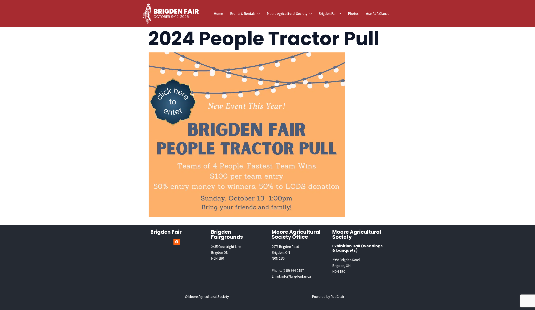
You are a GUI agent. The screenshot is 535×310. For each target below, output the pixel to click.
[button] (257, 13)
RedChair (337, 296)
